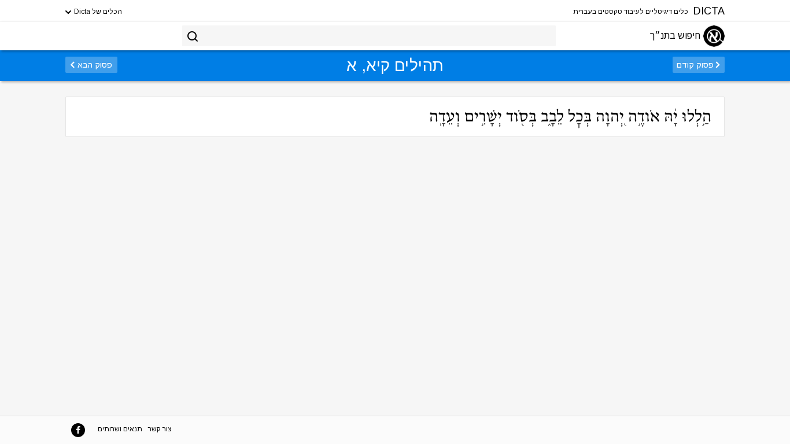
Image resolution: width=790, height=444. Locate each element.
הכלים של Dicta (97, 12)
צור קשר (160, 429)
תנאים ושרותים (120, 429)
